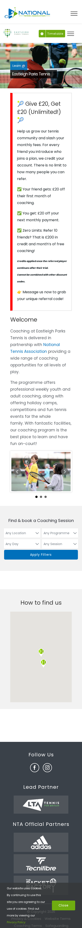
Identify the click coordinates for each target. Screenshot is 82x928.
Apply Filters (41, 554)
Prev (17, 471)
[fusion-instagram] (47, 767)
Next (64, 471)
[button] (43, 663)
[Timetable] (42, 32)
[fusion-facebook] (34, 767)
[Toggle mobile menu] (74, 13)
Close (64, 905)
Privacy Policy (16, 922)
